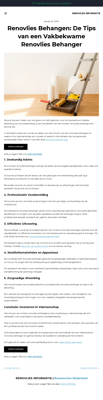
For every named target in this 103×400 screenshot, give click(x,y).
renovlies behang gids (57, 139)
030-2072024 (34, 154)
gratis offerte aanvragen (70, 342)
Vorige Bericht (11, 368)
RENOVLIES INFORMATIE (86, 13)
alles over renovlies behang (34, 246)
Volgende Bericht (90, 368)
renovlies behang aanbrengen (44, 236)
